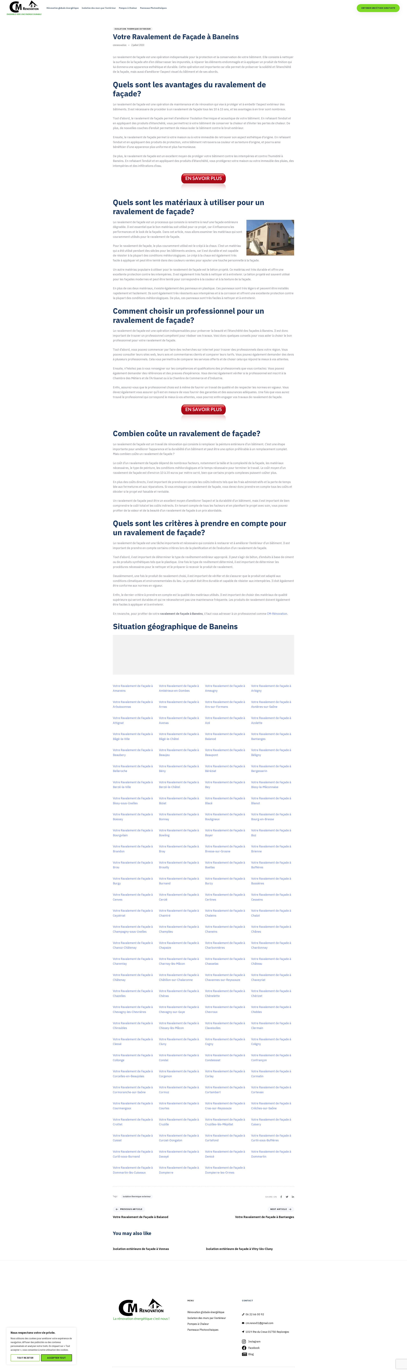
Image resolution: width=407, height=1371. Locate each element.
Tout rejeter (25, 1357)
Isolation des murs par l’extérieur (99, 8)
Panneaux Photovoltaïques (153, 8)
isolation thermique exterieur (133, 29)
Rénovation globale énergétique (63, 8)
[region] (41, 1346)
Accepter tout (56, 1357)
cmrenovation (119, 45)
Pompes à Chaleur (128, 8)
